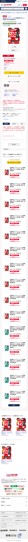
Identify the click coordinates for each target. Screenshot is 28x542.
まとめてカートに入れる (15, 162)
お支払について (15, 94)
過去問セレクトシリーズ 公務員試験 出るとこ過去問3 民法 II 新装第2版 (17, 201)
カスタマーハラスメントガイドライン (7, 520)
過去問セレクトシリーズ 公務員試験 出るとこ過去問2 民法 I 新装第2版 (17, 185)
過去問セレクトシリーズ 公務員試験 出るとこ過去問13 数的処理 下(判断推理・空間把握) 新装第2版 (17, 345)
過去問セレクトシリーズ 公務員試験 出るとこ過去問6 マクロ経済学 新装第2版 (17, 249)
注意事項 (13, 95)
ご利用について (7, 94)
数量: (5, 69)
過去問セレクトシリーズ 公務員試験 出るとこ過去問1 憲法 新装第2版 (17, 169)
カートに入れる (15, 72)
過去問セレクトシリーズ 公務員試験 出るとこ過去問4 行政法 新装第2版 (17, 217)
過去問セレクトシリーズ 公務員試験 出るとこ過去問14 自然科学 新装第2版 (17, 361)
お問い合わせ (4, 526)
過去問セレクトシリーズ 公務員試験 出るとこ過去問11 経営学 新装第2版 (17, 313)
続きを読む (14, 144)
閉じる (14, 405)
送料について (6, 95)
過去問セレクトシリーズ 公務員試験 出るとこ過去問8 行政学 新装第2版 (17, 265)
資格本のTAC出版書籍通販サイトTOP (8, 12)
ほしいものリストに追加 (15, 76)
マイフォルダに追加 (15, 81)
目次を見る (6, 119)
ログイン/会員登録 (24, 5)
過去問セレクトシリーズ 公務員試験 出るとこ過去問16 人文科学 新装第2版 (17, 393)
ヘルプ (17, 524)
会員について (6, 64)
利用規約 (3, 512)
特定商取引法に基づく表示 (20, 512)
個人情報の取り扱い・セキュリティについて (21, 516)
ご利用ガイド (18, 1)
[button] (25, 429)
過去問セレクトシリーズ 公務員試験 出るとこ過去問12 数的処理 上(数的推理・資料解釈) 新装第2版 (17, 329)
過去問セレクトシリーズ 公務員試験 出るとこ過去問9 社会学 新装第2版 (17, 281)
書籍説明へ (13, 50)
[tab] (8, 56)
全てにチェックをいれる (14, 159)
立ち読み (14, 46)
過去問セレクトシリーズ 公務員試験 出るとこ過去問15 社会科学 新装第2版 (17, 377)
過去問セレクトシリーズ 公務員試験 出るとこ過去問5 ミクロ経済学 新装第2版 (17, 233)
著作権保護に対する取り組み (21, 520)
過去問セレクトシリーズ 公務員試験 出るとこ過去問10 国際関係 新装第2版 (17, 297)
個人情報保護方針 (5, 516)
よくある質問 (4, 524)
